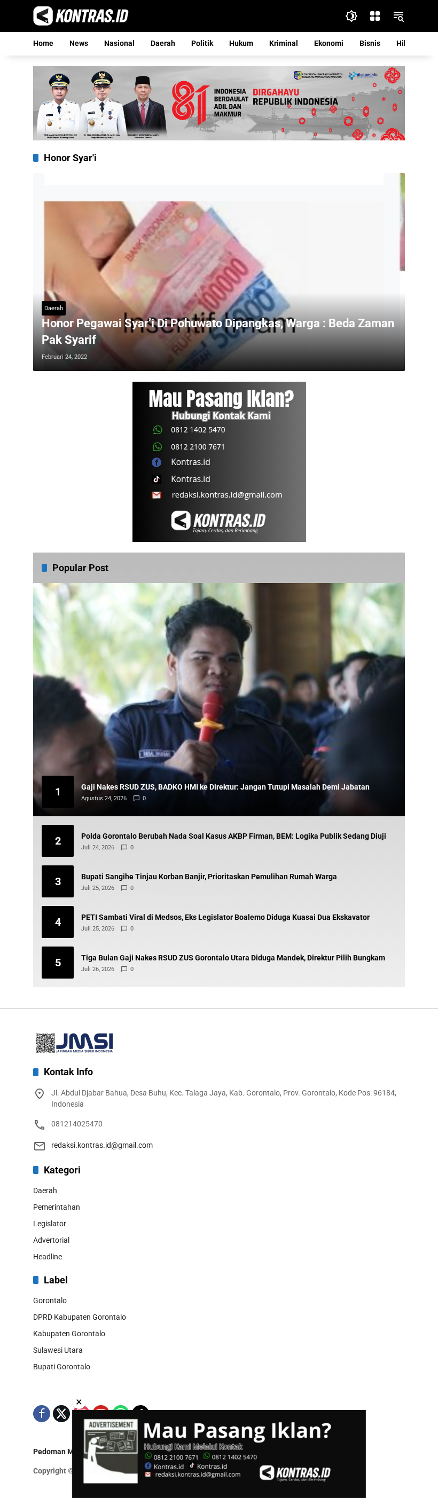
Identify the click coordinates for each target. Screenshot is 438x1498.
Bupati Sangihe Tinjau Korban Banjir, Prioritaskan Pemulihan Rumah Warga (209, 876)
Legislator (49, 1223)
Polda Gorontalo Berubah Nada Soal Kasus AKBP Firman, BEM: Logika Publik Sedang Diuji (233, 836)
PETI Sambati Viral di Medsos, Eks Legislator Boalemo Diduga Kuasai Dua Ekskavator (225, 917)
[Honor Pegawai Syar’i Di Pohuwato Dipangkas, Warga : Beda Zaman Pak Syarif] (219, 272)
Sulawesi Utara (58, 1350)
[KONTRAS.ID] (81, 15)
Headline (47, 1256)
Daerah (53, 308)
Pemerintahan (56, 1207)
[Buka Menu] (375, 16)
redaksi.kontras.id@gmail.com (102, 1145)
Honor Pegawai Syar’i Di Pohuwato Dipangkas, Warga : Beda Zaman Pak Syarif (218, 331)
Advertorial (51, 1240)
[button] (351, 16)
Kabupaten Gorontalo (69, 1333)
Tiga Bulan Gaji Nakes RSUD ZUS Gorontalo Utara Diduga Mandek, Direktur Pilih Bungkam (233, 957)
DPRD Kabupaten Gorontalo (79, 1317)
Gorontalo (50, 1300)
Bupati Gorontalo (61, 1366)
